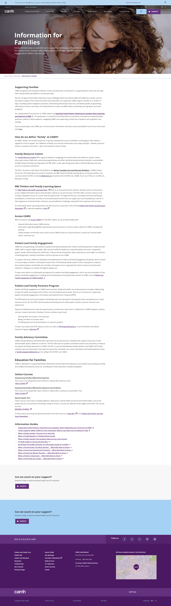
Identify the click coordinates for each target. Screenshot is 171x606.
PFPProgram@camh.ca (67, 327)
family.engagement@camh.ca (28, 352)
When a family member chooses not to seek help (36, 433)
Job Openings (49, 555)
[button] (32, 11)
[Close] (165, 2)
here (20, 129)
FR (165, 7)
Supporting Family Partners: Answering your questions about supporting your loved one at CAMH (55, 428)
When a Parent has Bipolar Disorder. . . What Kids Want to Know (42, 453)
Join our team (79, 7)
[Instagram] (147, 539)
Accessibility (140, 7)
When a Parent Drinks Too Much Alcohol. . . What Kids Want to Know (43, 447)
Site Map (104, 601)
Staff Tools (132, 592)
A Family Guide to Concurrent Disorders (33, 442)
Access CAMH (36, 220)
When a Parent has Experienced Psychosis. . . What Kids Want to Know (44, 450)
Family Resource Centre (27, 157)
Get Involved (18, 567)
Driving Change (19, 570)
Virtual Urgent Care (121, 7)
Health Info (18, 555)
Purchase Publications (52, 558)
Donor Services (50, 567)
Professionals (19, 564)
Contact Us (8, 7)
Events (47, 570)
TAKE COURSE (20, 383)
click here (32, 329)
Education (17, 561)
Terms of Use (49, 601)
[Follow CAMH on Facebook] (124, 539)
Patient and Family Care (22, 552)
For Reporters (49, 564)
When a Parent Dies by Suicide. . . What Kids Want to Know (40, 459)
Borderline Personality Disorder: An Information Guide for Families (43, 444)
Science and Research (21, 558)
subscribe (71, 414)
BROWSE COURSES (22, 409)
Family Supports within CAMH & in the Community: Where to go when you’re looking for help (53, 430)
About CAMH (49, 552)
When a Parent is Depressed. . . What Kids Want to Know (39, 456)
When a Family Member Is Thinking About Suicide (36, 436)
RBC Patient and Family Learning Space (32, 190)
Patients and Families (15, 76)
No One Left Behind (31, 7)
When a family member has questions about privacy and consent (42, 439)
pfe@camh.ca (46, 176)
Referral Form (100, 7)
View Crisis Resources (133, 3)
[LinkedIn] (139, 539)
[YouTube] (155, 539)
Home (6, 76)
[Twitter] (132, 539)
